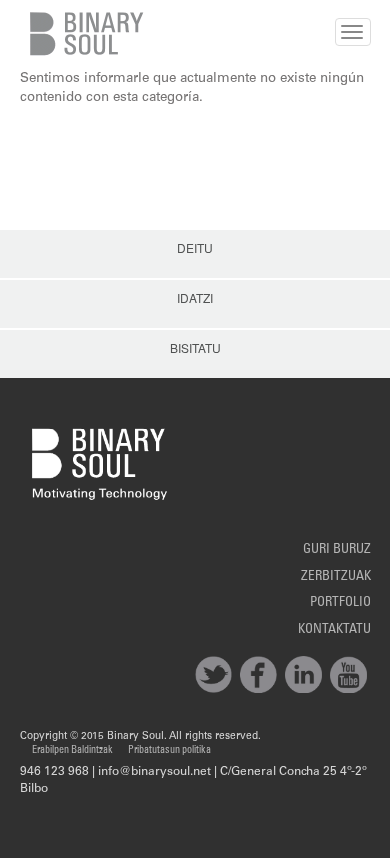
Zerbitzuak (336, 577)
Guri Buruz (337, 550)
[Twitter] (213, 674)
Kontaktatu (334, 630)
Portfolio (340, 603)
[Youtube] (348, 674)
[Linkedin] (303, 674)
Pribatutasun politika (169, 751)
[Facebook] (258, 674)
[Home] (82, 34)
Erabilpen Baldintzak (72, 751)
